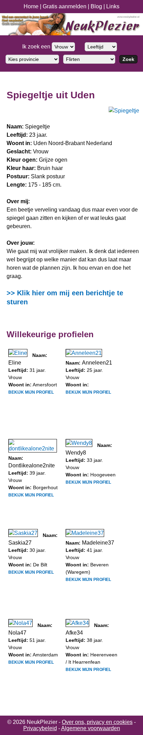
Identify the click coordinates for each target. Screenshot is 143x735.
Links (112, 6)
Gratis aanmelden (64, 6)
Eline (14, 363)
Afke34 (74, 633)
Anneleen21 (97, 363)
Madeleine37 (98, 543)
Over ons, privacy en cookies (97, 722)
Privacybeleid (40, 728)
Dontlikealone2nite (31, 465)
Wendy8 (76, 453)
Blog (96, 6)
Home (31, 6)
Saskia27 (20, 543)
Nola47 (17, 633)
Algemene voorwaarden (90, 728)
